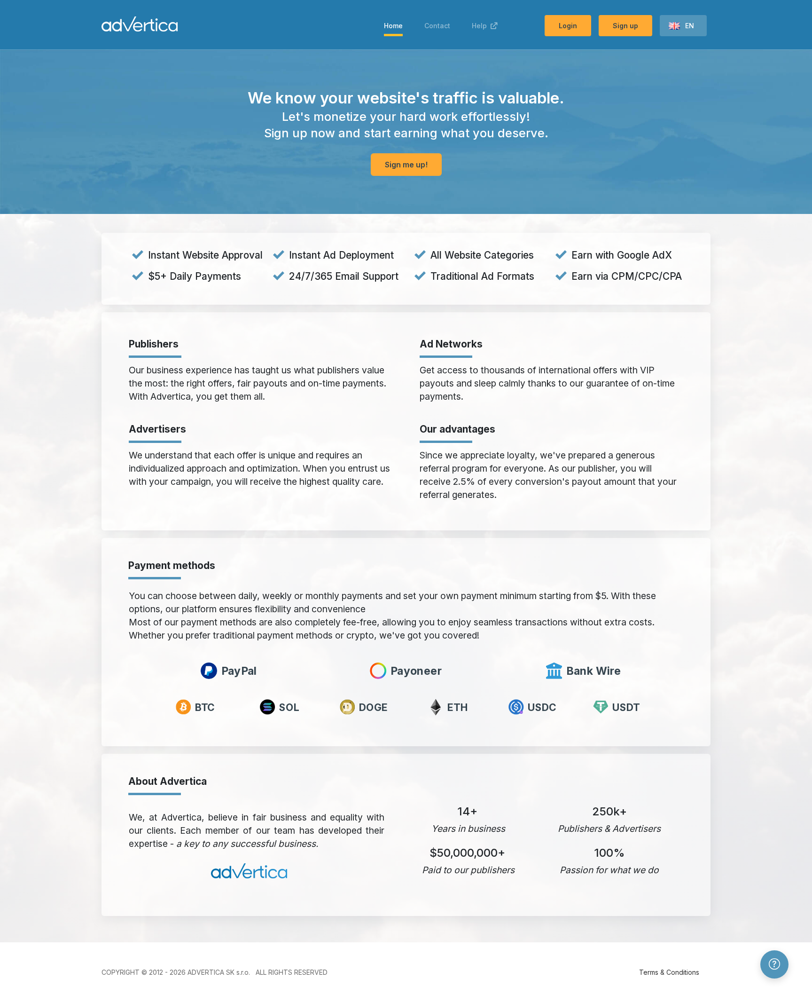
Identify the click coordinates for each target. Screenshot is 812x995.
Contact (437, 26)
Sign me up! (406, 164)
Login (568, 26)
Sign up (625, 26)
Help (481, 26)
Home (393, 26)
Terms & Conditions (669, 972)
